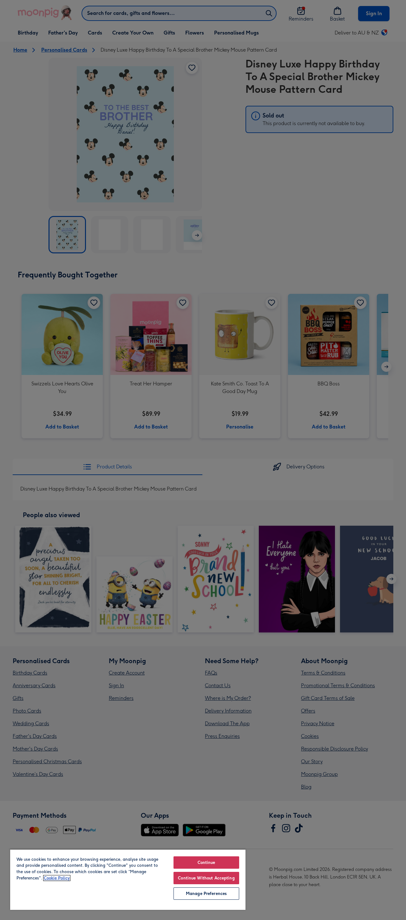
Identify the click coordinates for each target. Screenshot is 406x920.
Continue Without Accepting (206, 878)
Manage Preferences (206, 893)
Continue (206, 862)
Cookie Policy (57, 878)
